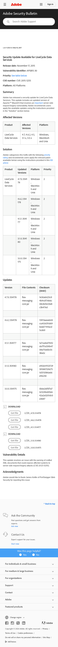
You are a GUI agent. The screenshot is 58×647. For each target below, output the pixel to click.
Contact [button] (8, 592)
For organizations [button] (13, 578)
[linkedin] (23, 623)
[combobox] (29, 21)
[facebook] (6, 623)
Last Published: (8, 48)
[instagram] (12, 623)
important (39, 103)
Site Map (46, 637)
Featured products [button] (14, 606)
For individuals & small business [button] (20, 563)
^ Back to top (49, 503)
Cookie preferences (25, 633)
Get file (14, 412)
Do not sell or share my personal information (23, 637)
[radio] (24, 554)
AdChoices (12, 641)
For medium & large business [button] (19, 571)
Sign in (50, 4)
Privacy (45, 628)
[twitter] (18, 623)
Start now (15, 544)
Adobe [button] (8, 599)
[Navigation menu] (5, 4)
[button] (41, 4)
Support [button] (9, 585)
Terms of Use (10, 633)
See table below (19, 75)
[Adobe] (16, 4)
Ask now (14, 526)
